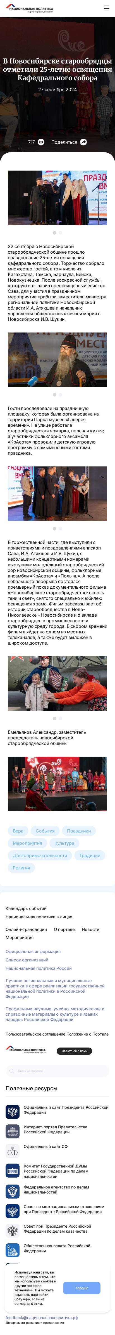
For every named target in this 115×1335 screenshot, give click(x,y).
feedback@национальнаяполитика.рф (42, 1317)
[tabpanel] (57, 198)
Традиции (89, 855)
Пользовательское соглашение (35, 1034)
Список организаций (27, 960)
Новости (90, 929)
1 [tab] (54, 233)
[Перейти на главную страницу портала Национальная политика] (25, 1049)
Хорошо (81, 1288)
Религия (21, 868)
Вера (18, 831)
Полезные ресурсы (32, 1088)
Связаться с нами (74, 1051)
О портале (64, 929)
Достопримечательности (40, 855)
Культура (64, 843)
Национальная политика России (39, 968)
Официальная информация (33, 951)
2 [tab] (60, 233)
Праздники (79, 831)
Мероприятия (27, 843)
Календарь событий (26, 908)
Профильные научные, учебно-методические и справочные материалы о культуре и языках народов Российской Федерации (55, 1014)
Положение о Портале (87, 1034)
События (45, 831)
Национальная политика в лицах (39, 916)
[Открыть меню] (106, 8)
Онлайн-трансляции (26, 929)
